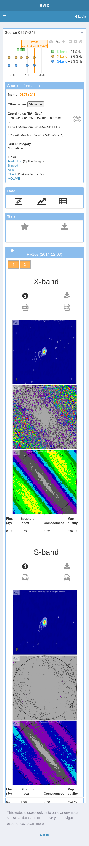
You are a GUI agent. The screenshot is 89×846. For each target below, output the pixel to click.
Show (34, 104)
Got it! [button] (44, 834)
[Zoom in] (70, 41)
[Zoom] (58, 41)
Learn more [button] (35, 823)
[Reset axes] (80, 41)
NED (11, 170)
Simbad (13, 165)
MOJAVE (14, 178)
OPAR (12, 174)
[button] (4, 16)
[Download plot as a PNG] (51, 41)
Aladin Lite (15, 161)
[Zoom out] (75, 41)
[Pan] (63, 41)
